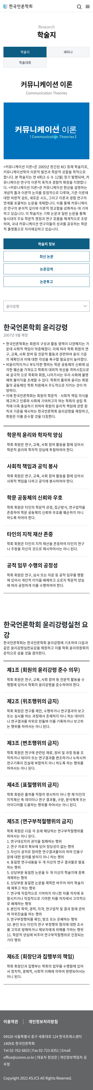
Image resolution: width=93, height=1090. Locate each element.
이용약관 (10, 1021)
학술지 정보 (46, 243)
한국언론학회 (17, 6)
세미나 (68, 52)
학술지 (25, 52)
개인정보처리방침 (43, 1021)
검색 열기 (79, 7)
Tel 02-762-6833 (16, 1050)
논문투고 (46, 281)
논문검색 (46, 269)
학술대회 (25, 62)
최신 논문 (46, 256)
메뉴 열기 (88, 6)
